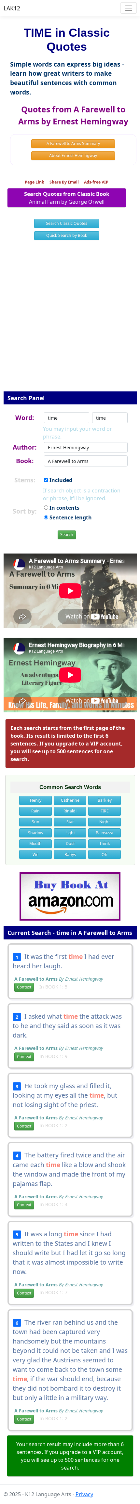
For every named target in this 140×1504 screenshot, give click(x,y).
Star (70, 821)
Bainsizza (104, 832)
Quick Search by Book (66, 235)
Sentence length (70, 517)
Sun (35, 821)
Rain (35, 811)
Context (24, 987)
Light (70, 832)
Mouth (35, 843)
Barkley (105, 800)
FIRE (105, 811)
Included (60, 480)
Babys (70, 854)
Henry (35, 800)
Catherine (70, 800)
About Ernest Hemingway (73, 155)
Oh (104, 854)
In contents (63, 507)
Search (66, 534)
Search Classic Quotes (66, 223)
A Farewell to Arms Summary (73, 143)
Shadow (35, 832)
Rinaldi (70, 811)
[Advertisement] (70, 320)
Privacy (84, 1494)
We (35, 854)
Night (104, 821)
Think (104, 843)
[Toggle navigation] (128, 8)
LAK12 (12, 8)
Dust (70, 843)
